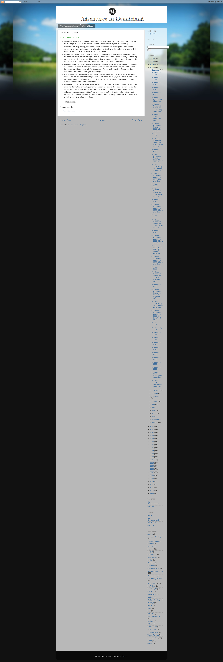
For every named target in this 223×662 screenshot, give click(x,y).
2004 (152, 481)
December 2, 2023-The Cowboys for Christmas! (156, 375)
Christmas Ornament (155, 571)
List (149, 611)
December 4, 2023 (156, 363)
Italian (150, 608)
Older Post (137, 120)
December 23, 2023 (156, 135)
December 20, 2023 (156, 185)
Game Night (152, 594)
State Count (152, 629)
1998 (152, 493)
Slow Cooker (152, 627)
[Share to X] (70, 102)
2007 (152, 472)
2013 (152, 454)
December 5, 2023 (156, 358)
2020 (152, 432)
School (150, 624)
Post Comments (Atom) (78, 125)
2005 (152, 478)
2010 (152, 463)
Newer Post (65, 120)
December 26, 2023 (156, 93)
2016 (152, 445)
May (154, 410)
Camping (151, 563)
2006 (152, 475)
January (155, 422)
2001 (152, 487)
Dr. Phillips (151, 586)
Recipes (150, 621)
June (154, 407)
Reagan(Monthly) (154, 616)
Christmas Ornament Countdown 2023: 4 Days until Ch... (157, 177)
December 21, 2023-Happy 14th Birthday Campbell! (157, 167)
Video (150, 640)
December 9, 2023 (156, 338)
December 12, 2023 (156, 324)
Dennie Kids (152, 583)
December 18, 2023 (156, 216)
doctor (150, 643)
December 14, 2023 (156, 285)
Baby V (150, 552)
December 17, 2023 (156, 231)
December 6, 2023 (156, 353)
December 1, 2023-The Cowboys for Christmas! (156, 383)
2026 (152, 58)
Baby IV (150, 549)
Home (102, 120)
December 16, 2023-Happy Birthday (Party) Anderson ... (156, 249)
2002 (152, 484)
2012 (152, 457)
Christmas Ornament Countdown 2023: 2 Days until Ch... (157, 142)
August (154, 401)
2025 (152, 61)
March (154, 416)
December (156, 70)
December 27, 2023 (156, 88)
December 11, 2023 (156, 329)
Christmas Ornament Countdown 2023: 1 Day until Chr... (156, 127)
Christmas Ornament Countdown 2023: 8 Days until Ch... (157, 239)
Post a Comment (69, 111)
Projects (150, 614)
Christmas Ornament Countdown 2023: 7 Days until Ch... (157, 223)
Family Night (152, 589)
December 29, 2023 (156, 78)
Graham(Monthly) (154, 600)
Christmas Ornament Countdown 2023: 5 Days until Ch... (157, 192)
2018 (152, 438)
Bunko (150, 560)
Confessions (152, 576)
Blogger (124, 656)
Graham (151, 597)
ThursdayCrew (153, 632)
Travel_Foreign (153, 635)
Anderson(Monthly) (155, 537)
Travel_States (153, 638)
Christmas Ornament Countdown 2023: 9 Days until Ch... (157, 260)
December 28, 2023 (156, 83)
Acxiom (150, 534)
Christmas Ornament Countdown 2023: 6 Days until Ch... (157, 208)
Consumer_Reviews (155, 579)
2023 (152, 67)
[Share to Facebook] (72, 102)
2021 (152, 429)
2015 (152, 448)
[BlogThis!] (68, 102)
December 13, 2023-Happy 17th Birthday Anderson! (157, 304)
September (156, 396)
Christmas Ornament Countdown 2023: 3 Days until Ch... (157, 158)
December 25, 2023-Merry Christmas (156, 99)
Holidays (151, 603)
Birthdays (151, 554)
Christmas (151, 566)
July (153, 404)
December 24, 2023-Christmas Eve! (156, 117)
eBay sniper (152, 34)
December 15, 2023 (156, 268)
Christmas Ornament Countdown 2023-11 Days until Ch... (156, 294)
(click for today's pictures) (69, 37)
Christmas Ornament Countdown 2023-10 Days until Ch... (156, 276)
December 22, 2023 (156, 150)
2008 (152, 469)
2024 (152, 64)
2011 (152, 460)
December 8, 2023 (156, 343)
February (155, 419)
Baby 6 (150, 546)
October (155, 393)
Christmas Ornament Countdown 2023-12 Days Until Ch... (156, 315)
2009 (152, 466)
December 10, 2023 (156, 333)
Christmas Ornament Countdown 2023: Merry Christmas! (156, 107)
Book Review (152, 557)
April (154, 413)
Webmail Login (87, 26)
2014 (152, 451)
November (156, 390)
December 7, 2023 (156, 348)
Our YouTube (152, 523)
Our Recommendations (69, 26)
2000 (152, 490)
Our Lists (151, 507)
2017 (152, 442)
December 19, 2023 (156, 200)
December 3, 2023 (156, 368)
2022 (152, 426)
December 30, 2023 (156, 73)
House (150, 605)
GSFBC (150, 591)
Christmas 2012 (153, 568)
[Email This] (66, 102)
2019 (152, 435)
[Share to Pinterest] (74, 102)
